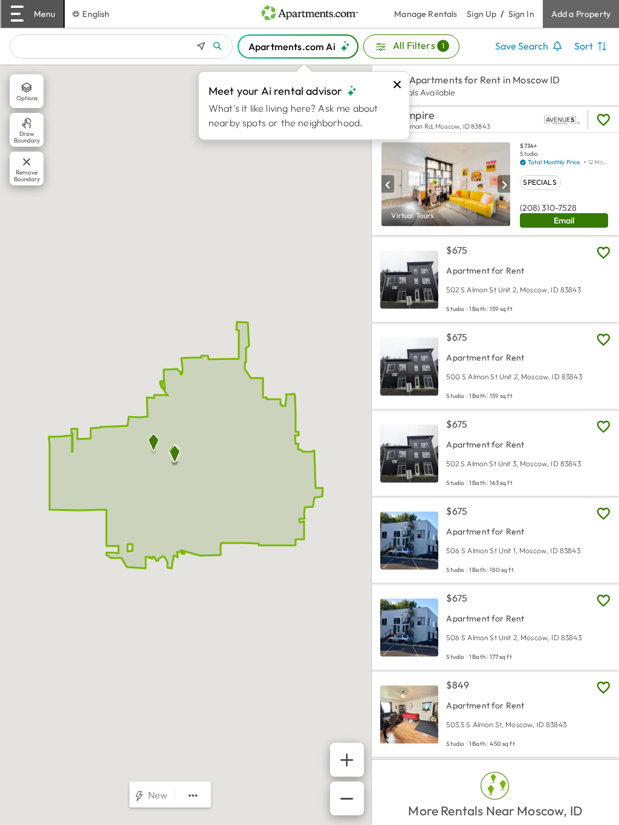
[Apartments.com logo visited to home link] (309, 14)
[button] (411, 46)
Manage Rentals (430, 13)
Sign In (521, 13)
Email (564, 220)
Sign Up (481, 13)
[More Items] (193, 795)
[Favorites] (603, 119)
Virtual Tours (412, 215)
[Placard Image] (387, 184)
